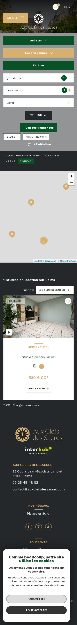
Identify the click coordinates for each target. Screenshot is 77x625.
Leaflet (37, 260)
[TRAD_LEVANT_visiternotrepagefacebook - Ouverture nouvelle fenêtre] (28, 527)
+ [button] (71, 176)
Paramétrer (36, 599)
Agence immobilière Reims (23, 155)
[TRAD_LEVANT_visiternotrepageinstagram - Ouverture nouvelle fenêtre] (38, 527)
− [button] (71, 182)
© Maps (49, 260)
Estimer (38, 65)
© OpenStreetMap (67, 260)
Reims (11, 161)
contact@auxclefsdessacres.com (39, 489)
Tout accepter (36, 610)
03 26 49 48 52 (25, 482)
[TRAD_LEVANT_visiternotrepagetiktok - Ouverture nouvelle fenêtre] (48, 527)
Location (53, 155)
